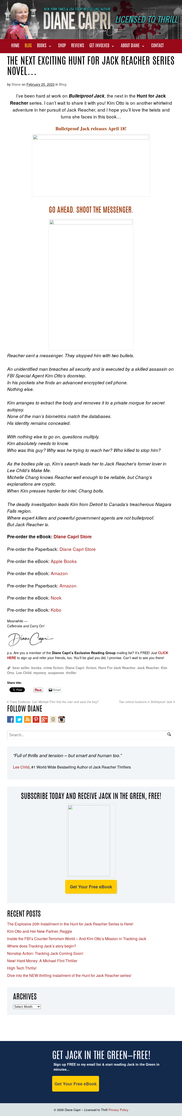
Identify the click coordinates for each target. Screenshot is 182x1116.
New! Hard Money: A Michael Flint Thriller (42, 960)
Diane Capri (74, 667)
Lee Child (24, 672)
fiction (91, 667)
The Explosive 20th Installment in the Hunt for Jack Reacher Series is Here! (70, 924)
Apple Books (64, 561)
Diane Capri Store (73, 536)
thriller (71, 672)
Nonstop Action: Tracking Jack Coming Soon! (45, 953)
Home (15, 46)
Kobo (56, 609)
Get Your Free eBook (91, 887)
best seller (21, 667)
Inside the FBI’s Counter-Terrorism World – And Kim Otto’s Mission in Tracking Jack (76, 938)
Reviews (77, 46)
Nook (56, 597)
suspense (56, 672)
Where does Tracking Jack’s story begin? (41, 946)
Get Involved (99, 46)
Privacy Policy (118, 1109)
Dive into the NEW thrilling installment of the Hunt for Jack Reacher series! (69, 975)
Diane (16, 84)
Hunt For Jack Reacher (116, 667)
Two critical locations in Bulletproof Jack (145, 702)
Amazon (59, 573)
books (36, 667)
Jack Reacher (148, 667)
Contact (157, 46)
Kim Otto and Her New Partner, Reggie (39, 931)
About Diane (130, 46)
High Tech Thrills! (21, 968)
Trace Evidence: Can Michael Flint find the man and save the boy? (54, 702)
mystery (39, 672)
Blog (28, 46)
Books (41, 46)
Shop (62, 46)
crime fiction (53, 667)
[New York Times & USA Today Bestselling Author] (91, 36)
